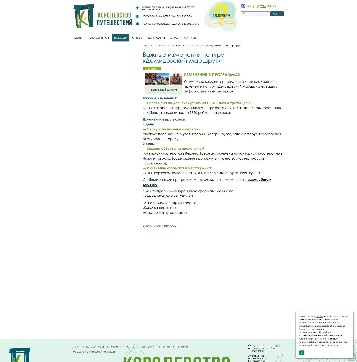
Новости (115, 346)
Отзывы (131, 346)
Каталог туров (95, 346)
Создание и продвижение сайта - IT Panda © (261, 348)
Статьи (76, 346)
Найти (277, 13)
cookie (319, 316)
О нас (167, 346)
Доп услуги (149, 346)
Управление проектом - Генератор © (256, 357)
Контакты (182, 346)
